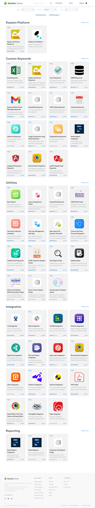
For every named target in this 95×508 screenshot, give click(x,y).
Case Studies (67, 487)
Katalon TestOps (38, 495)
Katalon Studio (38, 481)
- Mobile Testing (38, 487)
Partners (66, 484)
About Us (66, 481)
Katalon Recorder (39, 498)
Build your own (40, 15)
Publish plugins (54, 15)
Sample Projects (53, 487)
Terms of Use (64, 505)
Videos (51, 492)
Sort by (40, 9)
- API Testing (37, 490)
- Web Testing (37, 484)
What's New (52, 490)
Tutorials (51, 484)
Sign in (82, 3)
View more (84, 22)
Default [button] (47, 9)
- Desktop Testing (39, 492)
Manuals (51, 481)
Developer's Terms (85, 505)
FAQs (50, 495)
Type (18, 9)
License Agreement (74, 505)
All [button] (23, 9)
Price (61, 9)
